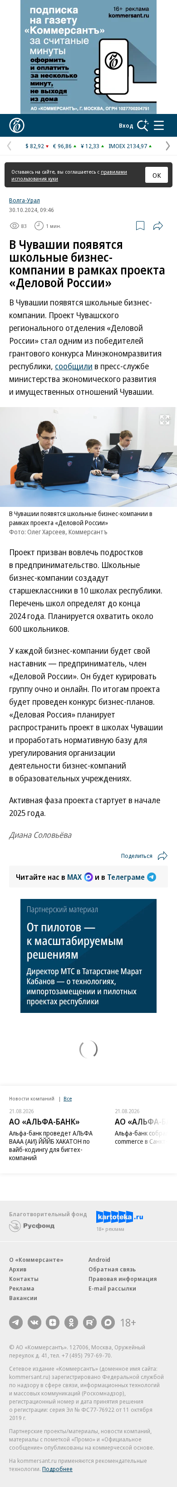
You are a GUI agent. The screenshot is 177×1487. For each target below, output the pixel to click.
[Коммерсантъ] (17, 125)
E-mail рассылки (112, 1288)
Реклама (21, 1288)
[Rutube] (90, 1322)
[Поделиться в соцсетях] (157, 225)
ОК (156, 175)
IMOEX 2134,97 (127, 146)
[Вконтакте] (34, 1322)
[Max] (108, 1322)
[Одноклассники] (71, 1322)
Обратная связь (112, 1269)
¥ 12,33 (90, 146)
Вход (126, 125)
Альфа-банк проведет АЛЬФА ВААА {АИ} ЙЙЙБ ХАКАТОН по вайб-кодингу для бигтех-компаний (51, 1145)
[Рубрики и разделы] (159, 125)
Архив (17, 1269)
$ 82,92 (34, 146)
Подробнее (57, 1469)
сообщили (74, 366)
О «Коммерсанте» (36, 1259)
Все (68, 1098)
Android (99, 1259)
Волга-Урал (24, 200)
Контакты (24, 1279)
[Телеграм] (16, 1322)
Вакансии (23, 1298)
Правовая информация (122, 1279)
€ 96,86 (62, 146)
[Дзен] (52, 1322)
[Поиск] (143, 125)
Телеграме (126, 877)
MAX (74, 877)
